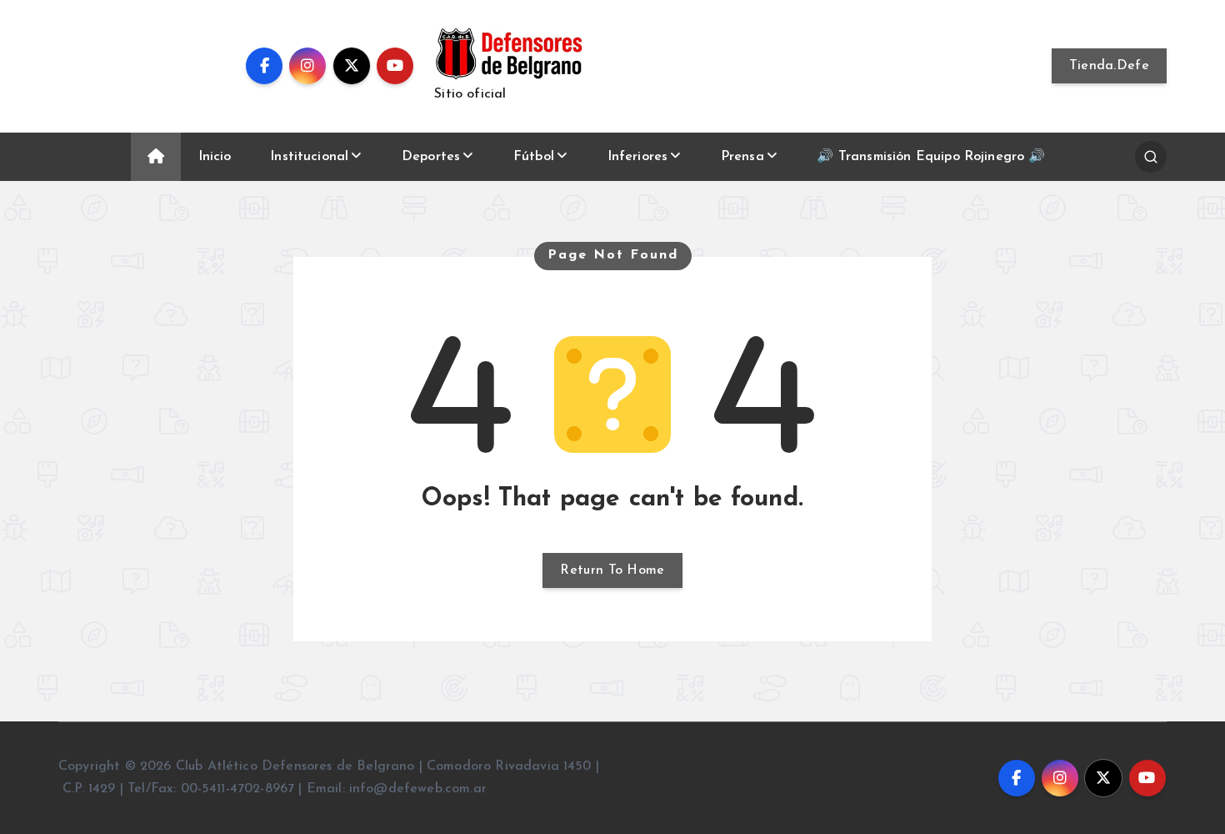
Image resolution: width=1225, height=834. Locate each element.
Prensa (742, 156)
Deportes (431, 156)
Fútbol (533, 156)
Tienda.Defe (1109, 66)
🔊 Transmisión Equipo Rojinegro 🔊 (931, 156)
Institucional (309, 156)
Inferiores (638, 156)
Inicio (215, 156)
